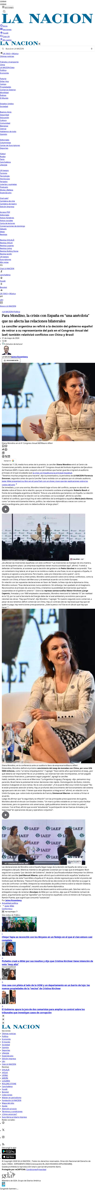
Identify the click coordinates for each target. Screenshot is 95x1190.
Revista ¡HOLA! (6, 243)
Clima (2, 64)
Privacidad (41, 1169)
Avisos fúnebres (7, 217)
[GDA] (8, 1178)
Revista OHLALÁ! (7, 240)
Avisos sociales (6, 220)
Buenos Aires (5, 112)
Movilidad (4, 92)
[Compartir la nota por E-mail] (8, 456)
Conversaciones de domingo (12, 226)
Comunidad (5, 123)
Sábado (3, 229)
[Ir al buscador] (4, 11)
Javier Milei (9, 906)
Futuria (3, 78)
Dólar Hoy (4, 81)
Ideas (2, 231)
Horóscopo (5, 179)
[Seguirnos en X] (3, 1130)
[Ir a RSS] (3, 1145)
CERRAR (3, 1)
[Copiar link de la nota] (3, 453)
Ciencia (3, 128)
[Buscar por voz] (91, 48)
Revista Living (6, 248)
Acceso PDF (5, 212)
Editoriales (4, 140)
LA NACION (7, 311)
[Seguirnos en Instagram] (3, 1137)
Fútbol (3, 153)
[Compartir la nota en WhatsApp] (6, 449)
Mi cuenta (7, 40)
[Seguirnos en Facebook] (3, 1123)
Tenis (2, 159)
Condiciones (31, 1169)
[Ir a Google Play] (9, 1153)
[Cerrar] (39, 44)
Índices (3, 95)
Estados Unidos (7, 103)
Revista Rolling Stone (9, 251)
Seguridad (4, 115)
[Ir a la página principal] (47, 22)
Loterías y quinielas (8, 184)
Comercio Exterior (8, 89)
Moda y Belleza (6, 190)
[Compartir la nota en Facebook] (3, 456)
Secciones (7, 29)
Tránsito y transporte (9, 62)
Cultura (3, 120)
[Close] (3, 1016)
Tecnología (5, 176)
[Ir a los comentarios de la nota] (6, 446)
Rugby (3, 156)
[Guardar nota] (3, 446)
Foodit (5, 33)
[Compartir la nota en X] (6, 456)
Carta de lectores (7, 223)
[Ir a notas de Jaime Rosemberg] (47, 350)
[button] (47, 174)
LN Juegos (4, 170)
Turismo (3, 173)
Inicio (5, 26)
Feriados (4, 181)
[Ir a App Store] (9, 1158)
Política (16, 311)
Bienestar (4, 126)
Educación (4, 117)
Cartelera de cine (7, 201)
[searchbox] (46, 48)
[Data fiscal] (3, 1186)
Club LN (6, 36)
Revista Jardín (6, 254)
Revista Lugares (7, 245)
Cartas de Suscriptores (10, 145)
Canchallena (5, 162)
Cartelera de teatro (8, 204)
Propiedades (5, 87)
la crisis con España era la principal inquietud (52, 473)
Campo (3, 84)
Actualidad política (10, 903)
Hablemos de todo (8, 131)
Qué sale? (4, 198)
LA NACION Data (7, 67)
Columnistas (5, 142)
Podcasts (4, 187)
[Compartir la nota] (3, 449)
